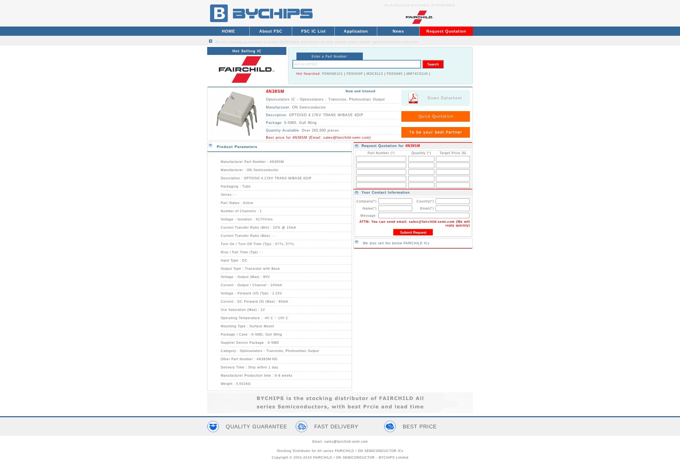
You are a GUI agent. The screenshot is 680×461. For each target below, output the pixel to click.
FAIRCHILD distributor (300, 42)
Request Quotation (446, 31)
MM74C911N (417, 74)
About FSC (270, 31)
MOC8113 (375, 74)
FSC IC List (313, 31)
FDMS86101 (332, 74)
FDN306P (355, 74)
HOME (228, 31)
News (398, 31)
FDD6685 (395, 74)
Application (356, 31)
